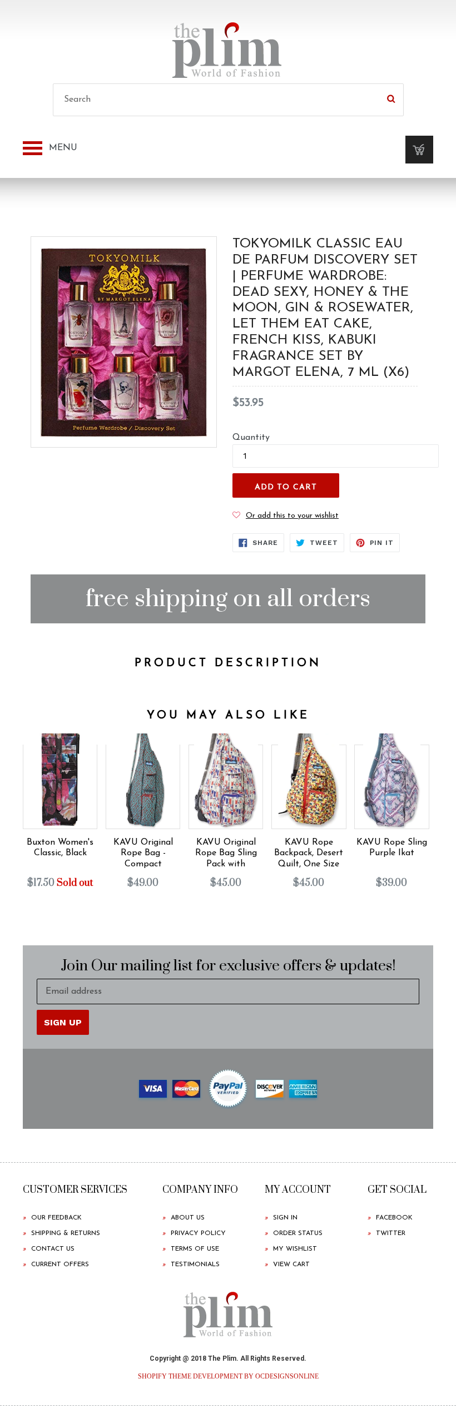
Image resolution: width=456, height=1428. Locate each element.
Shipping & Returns (65, 1233)
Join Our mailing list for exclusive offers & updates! (228, 966)
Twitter (390, 1233)
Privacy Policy (198, 1233)
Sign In (285, 1217)
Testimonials (195, 1264)
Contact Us (53, 1249)
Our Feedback (56, 1217)
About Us (188, 1217)
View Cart (291, 1264)
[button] (285, 515)
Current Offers (60, 1264)
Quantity (251, 437)
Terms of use (195, 1249)
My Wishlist (295, 1249)
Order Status (298, 1233)
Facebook (394, 1217)
